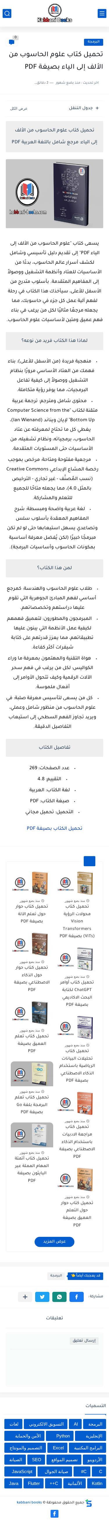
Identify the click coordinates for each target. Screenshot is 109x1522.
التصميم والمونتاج (26, 1447)
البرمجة (93, 42)
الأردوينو (94, 1459)
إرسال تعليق (84, 1341)
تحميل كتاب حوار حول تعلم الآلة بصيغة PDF (32, 914)
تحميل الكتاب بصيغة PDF (55, 828)
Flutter (34, 1483)
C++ (54, 1483)
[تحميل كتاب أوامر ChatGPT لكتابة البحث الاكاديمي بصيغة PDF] (77, 958)
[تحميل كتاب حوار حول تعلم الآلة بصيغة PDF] (32, 883)
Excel (58, 1447)
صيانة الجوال (56, 1471)
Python (63, 1435)
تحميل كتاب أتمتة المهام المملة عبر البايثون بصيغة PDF (32, 1170)
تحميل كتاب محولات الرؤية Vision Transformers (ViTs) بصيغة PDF (77, 922)
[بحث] (7, 13)
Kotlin (97, 1483)
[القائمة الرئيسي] (102, 13)
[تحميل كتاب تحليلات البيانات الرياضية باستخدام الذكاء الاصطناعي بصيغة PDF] (77, 1027)
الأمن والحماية (28, 1435)
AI (76, 1424)
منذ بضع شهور (75, 901)
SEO (36, 1459)
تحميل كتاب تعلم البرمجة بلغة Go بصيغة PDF (32, 1105)
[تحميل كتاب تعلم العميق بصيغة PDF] (32, 1012)
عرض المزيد (54, 1242)
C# (84, 1471)
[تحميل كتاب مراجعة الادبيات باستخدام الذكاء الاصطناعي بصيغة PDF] (77, 1103)
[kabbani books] (54, 13)
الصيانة (15, 1459)
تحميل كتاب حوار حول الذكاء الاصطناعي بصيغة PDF (32, 979)
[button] (76, 1297)
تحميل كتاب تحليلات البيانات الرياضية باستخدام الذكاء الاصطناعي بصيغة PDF (77, 1066)
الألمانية (75, 1483)
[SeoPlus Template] (88, 1503)
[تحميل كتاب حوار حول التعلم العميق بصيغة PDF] (77, 1179)
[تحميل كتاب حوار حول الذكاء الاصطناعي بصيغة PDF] (32, 944)
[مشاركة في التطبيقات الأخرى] (25, 1297)
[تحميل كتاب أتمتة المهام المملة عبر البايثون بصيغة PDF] (32, 1134)
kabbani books (29, 1503)
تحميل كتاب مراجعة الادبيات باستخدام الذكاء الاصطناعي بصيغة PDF (77, 1142)
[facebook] (54, 1514)
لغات (14, 1424)
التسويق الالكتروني (46, 1424)
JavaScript (22, 1471)
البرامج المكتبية (88, 1447)
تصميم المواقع (64, 1459)
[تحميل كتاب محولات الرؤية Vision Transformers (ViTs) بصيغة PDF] (77, 883)
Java (13, 1483)
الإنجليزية (94, 1435)
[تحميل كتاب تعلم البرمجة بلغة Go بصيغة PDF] (32, 1073)
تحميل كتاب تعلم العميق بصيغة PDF (32, 1044)
